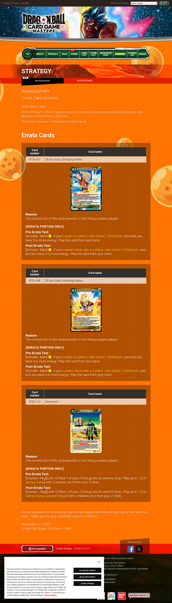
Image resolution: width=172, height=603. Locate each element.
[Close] (99, 562)
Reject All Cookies (87, 577)
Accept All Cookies (87, 570)
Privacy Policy (50, 595)
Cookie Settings (63, 548)
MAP (165, 3)
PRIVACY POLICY (82, 548)
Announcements (37, 80)
